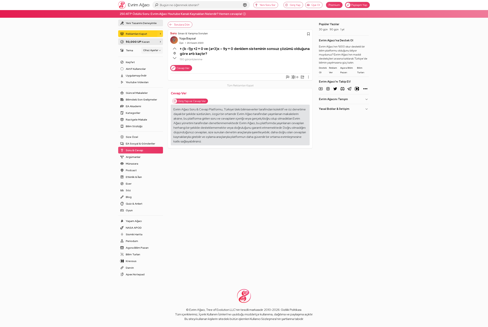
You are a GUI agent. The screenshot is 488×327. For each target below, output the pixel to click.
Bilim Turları (360, 70)
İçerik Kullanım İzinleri (213, 314)
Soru (173, 33)
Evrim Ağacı (197, 310)
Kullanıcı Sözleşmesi (263, 319)
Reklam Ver (333, 70)
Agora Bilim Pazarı (346, 70)
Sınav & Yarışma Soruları (193, 33)
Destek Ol (323, 70)
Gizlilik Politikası (291, 310)
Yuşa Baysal (187, 38)
